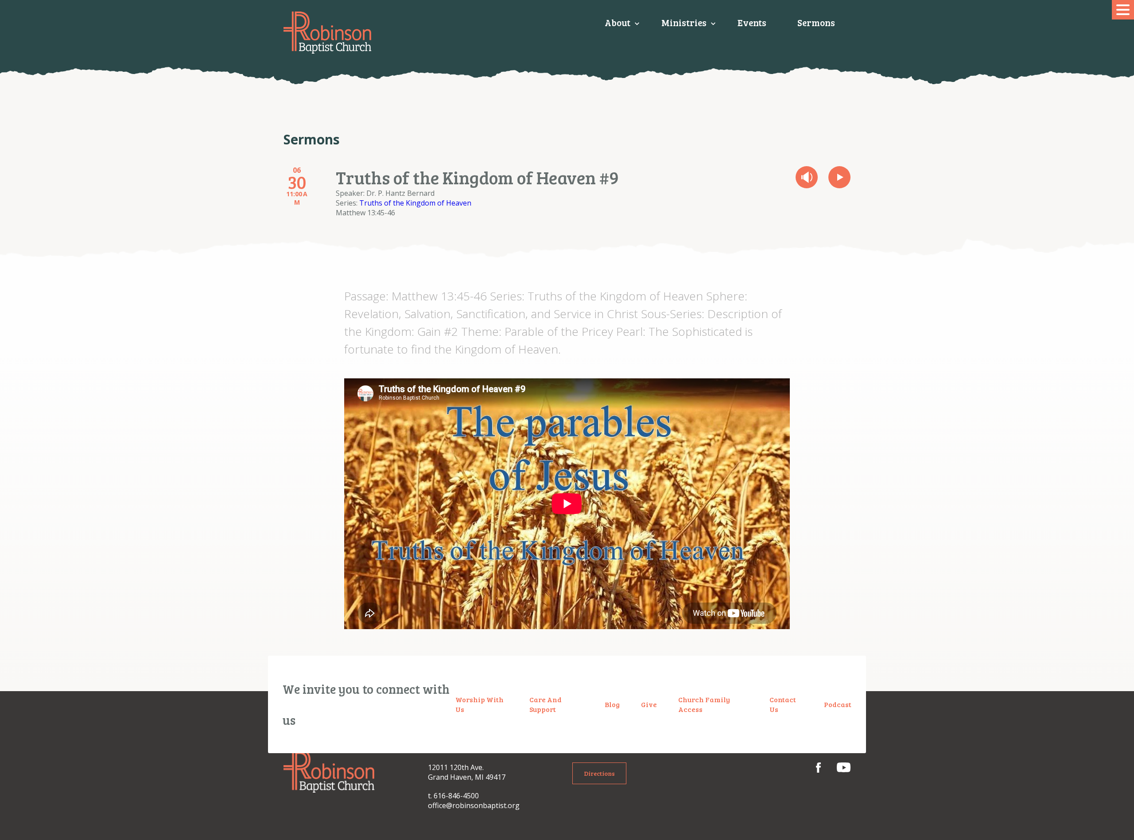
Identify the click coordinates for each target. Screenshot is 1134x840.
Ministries (684, 22)
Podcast (837, 704)
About (617, 22)
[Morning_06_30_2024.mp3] (807, 177)
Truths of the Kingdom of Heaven (415, 203)
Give (649, 704)
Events (752, 22)
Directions (599, 773)
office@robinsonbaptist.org (474, 805)
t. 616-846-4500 (453, 796)
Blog (612, 704)
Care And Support (545, 704)
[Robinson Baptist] (327, 33)
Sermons (816, 22)
